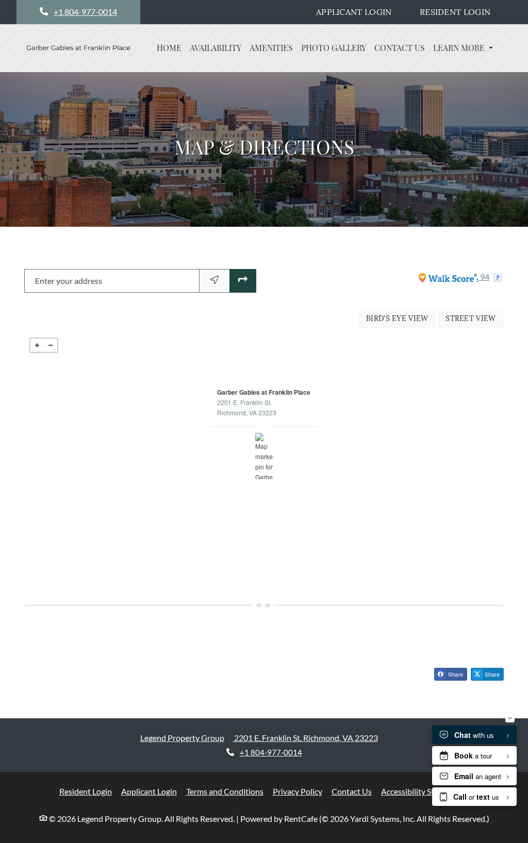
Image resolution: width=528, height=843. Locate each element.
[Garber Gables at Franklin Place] (264, 456)
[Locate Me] (214, 281)
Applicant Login (359, 11)
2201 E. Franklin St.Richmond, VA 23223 (246, 407)
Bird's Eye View (401, 318)
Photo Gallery (333, 47)
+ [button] (37, 345)
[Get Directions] (242, 281)
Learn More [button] (460, 47)
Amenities (271, 47)
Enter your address (68, 280)
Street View (475, 318)
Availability (215, 47)
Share (455, 674)
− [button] (50, 345)
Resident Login (461, 11)
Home (169, 47)
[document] (264, 456)
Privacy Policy (297, 791)
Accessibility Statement (422, 791)
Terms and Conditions (224, 791)
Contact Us (399, 47)
